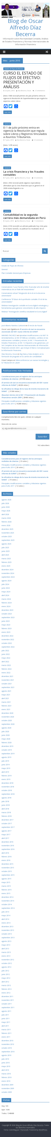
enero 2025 (6, 566)
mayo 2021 (6, 695)
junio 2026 (6, 507)
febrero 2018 (7, 816)
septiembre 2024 (8, 577)
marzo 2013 (6, 952)
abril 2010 (5, 1070)
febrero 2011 (7, 1033)
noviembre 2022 (8, 639)
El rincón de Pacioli (35, 325)
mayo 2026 (6, 511)
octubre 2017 (7, 823)
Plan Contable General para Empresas (16, 273)
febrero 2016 (7, 856)
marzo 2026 (6, 518)
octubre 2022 (7, 643)
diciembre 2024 (7, 569)
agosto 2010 (6, 1055)
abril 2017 (5, 838)
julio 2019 (5, 761)
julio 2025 (5, 547)
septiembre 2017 (8, 827)
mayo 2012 (6, 978)
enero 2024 (6, 606)
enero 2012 (6, 993)
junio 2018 (6, 805)
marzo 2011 (6, 1029)
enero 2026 (6, 525)
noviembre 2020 (8, 717)
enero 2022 (6, 672)
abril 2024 (5, 595)
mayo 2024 (6, 592)
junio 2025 (6, 551)
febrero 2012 (7, 989)
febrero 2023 (7, 628)
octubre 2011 (7, 1004)
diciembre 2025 (7, 529)
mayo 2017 (6, 834)
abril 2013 (5, 948)
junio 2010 (6, 1063)
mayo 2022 (6, 658)
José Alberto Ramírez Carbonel (13, 325)
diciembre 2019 (7, 746)
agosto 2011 (6, 1011)
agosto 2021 (6, 691)
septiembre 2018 (8, 794)
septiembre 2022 (8, 647)
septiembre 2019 (8, 753)
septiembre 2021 (8, 687)
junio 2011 (6, 1018)
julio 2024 (5, 584)
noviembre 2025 (8, 533)
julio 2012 (5, 971)
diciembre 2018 (7, 783)
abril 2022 (5, 661)
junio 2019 (6, 764)
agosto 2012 (6, 967)
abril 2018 (5, 809)
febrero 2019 (7, 775)
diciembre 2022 (7, 636)
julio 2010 (5, 1059)
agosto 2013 (6, 941)
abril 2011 (5, 1026)
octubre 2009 (7, 1092)
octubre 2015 (7, 871)
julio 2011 (5, 1015)
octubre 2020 (7, 720)
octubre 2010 (7, 1048)
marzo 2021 (6, 702)
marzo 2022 (6, 665)
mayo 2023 (6, 625)
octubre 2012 (7, 963)
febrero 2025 (7, 562)
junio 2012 (6, 974)
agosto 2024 (6, 580)
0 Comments (38, 140)
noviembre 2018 (8, 787)
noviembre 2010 (8, 1044)
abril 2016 (5, 853)
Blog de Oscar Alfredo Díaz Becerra (25, 27)
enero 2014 (6, 923)
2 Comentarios (40, 91)
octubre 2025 (7, 536)
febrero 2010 (7, 1077)
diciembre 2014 (7, 897)
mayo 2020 (6, 739)
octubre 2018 (7, 790)
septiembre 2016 (8, 849)
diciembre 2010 (7, 1040)
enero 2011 (6, 1037)
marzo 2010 (6, 1074)
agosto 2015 (6, 879)
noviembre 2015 (8, 867)
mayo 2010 (6, 1066)
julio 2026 (5, 503)
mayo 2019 (6, 768)
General (7, 124)
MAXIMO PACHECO (9, 335)
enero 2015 (6, 893)
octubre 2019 (7, 750)
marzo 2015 (6, 886)
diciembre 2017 (7, 820)
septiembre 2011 (8, 1007)
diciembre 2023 (7, 610)
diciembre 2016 (7, 842)
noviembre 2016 (8, 845)
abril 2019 (5, 772)
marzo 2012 (6, 985)
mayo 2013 (6, 945)
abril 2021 (5, 698)
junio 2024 (6, 588)
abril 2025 (5, 555)
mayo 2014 (6, 915)
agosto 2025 (6, 544)
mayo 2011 (6, 1022)
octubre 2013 (7, 934)
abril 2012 (5, 982)
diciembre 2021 (7, 676)
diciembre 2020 (7, 713)
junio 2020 (6, 735)
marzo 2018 (6, 812)
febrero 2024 (7, 603)
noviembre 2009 (8, 1088)
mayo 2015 (6, 882)
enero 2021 (6, 709)
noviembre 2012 (8, 959)
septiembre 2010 (8, 1051)
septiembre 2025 (8, 540)
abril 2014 (5, 919)
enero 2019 (6, 779)
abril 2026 (5, 514)
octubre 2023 (7, 614)
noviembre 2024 (8, 573)
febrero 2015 (7, 890)
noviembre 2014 (8, 901)
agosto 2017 (6, 831)
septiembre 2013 (8, 937)
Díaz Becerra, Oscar (24, 91)
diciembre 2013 (7, 926)
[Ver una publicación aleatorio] (46, 51)
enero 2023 (6, 632)
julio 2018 (5, 801)
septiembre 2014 (8, 908)
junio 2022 (6, 654)
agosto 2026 (6, 500)
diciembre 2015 (7, 864)
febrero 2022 (7, 669)
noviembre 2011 (8, 1000)
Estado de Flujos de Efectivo (14, 69)
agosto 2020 (6, 728)
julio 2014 (5, 912)
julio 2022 (5, 650)
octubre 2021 (7, 684)
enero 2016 (6, 860)
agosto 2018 (6, 798)
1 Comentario (38, 221)
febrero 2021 (7, 706)
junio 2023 (6, 621)
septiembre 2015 (8, 875)
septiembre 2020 (8, 724)
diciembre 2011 (7, 996)
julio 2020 (5, 731)
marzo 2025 (6, 558)
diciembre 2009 (7, 1085)
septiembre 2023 (8, 617)
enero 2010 (6, 1081)
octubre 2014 (7, 904)
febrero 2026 (7, 522)
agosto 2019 (6, 757)
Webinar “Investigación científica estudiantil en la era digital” (24, 312)
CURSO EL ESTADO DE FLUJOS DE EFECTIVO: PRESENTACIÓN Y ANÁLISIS (22, 80)
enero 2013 (6, 956)
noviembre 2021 (8, 680)
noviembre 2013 (8, 930)
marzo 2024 (6, 599)
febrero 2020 (7, 742)
